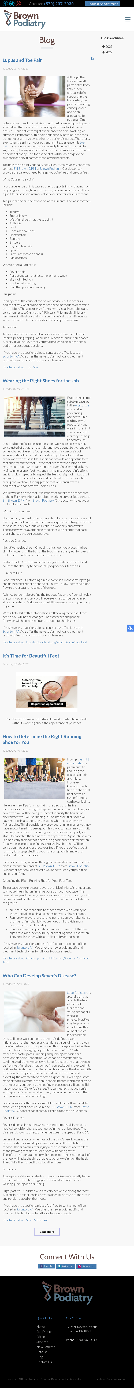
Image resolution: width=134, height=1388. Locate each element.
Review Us (88, 1266)
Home (40, 1326)
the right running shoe (78, 761)
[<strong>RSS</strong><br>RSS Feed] (92, 58)
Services (42, 1342)
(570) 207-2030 (59, 4)
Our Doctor (44, 1331)
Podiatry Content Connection (66, 1378)
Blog (39, 1357)
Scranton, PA (11, 356)
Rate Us (41, 1352)
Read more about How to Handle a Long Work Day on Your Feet (45, 642)
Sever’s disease (77, 992)
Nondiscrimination (116, 1378)
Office (40, 1337)
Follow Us (67, 1266)
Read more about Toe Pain (20, 367)
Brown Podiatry (50, 168)
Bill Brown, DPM (24, 168)
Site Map (100, 1378)
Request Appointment (102, 4)
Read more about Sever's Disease (25, 1220)
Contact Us (44, 1362)
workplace (82, 405)
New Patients (45, 1347)
